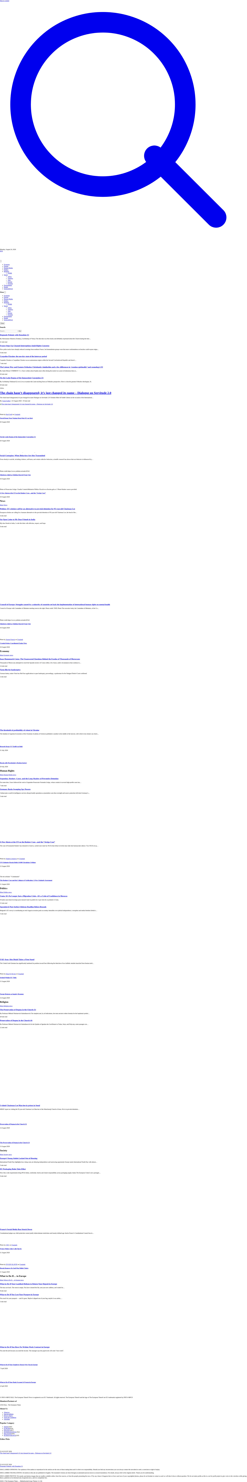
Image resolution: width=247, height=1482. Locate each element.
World (6, 275)
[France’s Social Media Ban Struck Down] (37, 1226)
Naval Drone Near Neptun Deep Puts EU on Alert (16, 418)
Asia (9, 280)
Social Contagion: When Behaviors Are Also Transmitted (22, 456)
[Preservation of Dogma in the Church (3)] (3, 1120)
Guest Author (6, 401)
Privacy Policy (8, 1416)
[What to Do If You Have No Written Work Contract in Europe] (37, 1343)
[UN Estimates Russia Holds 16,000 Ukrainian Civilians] (6, 857)
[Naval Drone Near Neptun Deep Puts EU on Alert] (6, 413)
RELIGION (7, 1434)
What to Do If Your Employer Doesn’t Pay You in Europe (19, 1364)
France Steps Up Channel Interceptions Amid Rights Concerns (24, 346)
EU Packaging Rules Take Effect (13, 1169)
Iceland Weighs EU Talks (8, 977)
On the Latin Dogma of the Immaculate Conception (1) (18, 437)
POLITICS (7, 1430)
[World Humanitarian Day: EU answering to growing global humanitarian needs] (16, 452)
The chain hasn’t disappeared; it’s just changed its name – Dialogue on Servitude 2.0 (55, 393)
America (10, 278)
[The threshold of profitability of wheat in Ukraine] (37, 726)
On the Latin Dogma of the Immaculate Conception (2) (21, 378)
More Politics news (6, 892)
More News (3, 505)
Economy (7, 264)
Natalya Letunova (11, 859)
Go (20, 331)
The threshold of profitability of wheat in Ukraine (19, 730)
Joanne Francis (10, 639)
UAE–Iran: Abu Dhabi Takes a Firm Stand (17, 960)
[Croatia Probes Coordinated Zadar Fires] (6, 638)
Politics (6, 270)
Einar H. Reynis (11, 974)
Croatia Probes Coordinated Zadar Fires (13, 643)
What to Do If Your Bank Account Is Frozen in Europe (18, 1382)
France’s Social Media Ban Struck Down (16, 1229)
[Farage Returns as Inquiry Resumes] (6, 990)
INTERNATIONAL (10, 1432)
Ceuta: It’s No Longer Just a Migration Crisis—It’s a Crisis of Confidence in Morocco (33, 896)
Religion (6, 271)
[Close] (5, 292)
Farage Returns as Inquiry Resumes (12, 994)
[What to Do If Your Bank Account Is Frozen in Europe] (6, 1378)
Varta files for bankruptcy (10, 670)
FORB (10, 273)
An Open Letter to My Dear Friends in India (17, 519)
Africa (10, 276)
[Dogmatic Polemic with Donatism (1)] (3, 1463)
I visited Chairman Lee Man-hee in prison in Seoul (20, 1105)
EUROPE (7, 1428)
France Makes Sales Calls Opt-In (11, 1249)
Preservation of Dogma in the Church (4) (16, 1020)
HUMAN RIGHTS (10, 1435)
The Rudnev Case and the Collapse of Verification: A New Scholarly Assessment (26, 880)
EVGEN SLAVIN (11, 1264)
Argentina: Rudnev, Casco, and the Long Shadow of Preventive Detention (29, 779)
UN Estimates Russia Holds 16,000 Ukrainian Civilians (18, 862)
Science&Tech (8, 289)
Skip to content (4, 1)
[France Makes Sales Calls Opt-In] (6, 1243)
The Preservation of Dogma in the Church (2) (15, 1142)
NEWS (6, 1427)
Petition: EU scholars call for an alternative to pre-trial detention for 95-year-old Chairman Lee (37, 509)
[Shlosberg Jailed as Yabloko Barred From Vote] (6, 469)
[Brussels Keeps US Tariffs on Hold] (6, 743)
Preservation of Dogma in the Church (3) (13, 1124)
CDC (7, 1245)
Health (6, 287)
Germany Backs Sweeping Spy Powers (15, 789)
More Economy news (6, 655)
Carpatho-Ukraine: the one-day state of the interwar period (23, 356)
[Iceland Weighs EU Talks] (6, 972)
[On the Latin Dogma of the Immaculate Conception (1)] (3, 433)
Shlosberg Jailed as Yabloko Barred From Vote (15, 475)
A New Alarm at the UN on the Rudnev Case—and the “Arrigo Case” (23, 493)
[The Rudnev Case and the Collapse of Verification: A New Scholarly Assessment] (6, 875)
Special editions (8, 1414)
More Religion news (6, 1006)
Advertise (7, 1419)
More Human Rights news (8, 775)
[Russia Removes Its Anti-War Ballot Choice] (6, 1263)
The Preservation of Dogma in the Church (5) (18, 1010)
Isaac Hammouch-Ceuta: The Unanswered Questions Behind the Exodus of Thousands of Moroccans (40, 659)
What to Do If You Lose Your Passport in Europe (19, 1295)
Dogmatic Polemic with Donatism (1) (14, 335)
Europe (6, 266)
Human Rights (8, 268)
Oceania (10, 283)
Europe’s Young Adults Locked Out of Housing (18, 1158)
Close (2, 323)
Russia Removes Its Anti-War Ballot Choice (14, 1268)
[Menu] (1, 261)
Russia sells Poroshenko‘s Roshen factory (13, 763)
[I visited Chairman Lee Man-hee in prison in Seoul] (37, 1102)
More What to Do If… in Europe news (12, 1280)
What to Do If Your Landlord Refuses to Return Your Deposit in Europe (28, 1284)
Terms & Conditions (10, 1417)
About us (6, 1412)
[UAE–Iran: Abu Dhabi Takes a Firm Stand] (37, 956)
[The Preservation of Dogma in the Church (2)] (6, 1139)
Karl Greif (9, 414)
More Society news (6, 1154)
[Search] (123, 248)
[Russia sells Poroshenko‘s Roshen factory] (6, 759)
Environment (8, 285)
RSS (1, 251)
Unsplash (17, 414)
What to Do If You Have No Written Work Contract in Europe (24, 1347)
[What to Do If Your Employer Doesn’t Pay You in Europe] (6, 1361)
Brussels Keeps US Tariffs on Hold (11, 746)
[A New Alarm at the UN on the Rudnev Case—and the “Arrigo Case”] (6, 487)
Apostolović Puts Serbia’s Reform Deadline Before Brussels (23, 907)
